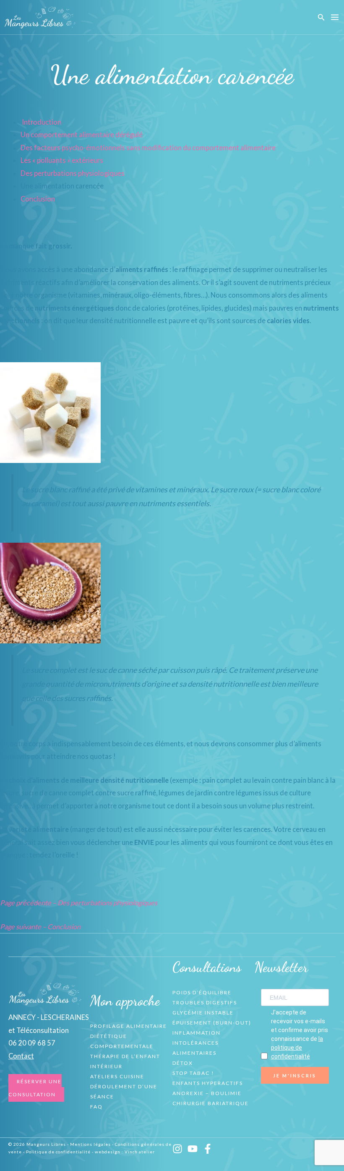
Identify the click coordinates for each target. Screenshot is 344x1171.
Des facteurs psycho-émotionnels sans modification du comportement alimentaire (148, 148)
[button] (321, 17)
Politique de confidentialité (58, 1151)
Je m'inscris (294, 1075)
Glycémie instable (203, 1012)
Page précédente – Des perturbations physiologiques (78, 903)
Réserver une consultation (35, 1087)
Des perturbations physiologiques (73, 173)
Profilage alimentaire (128, 1026)
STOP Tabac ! (193, 1073)
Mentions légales (90, 1144)
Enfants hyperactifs (207, 1083)
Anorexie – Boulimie (207, 1093)
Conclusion (38, 199)
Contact (21, 1056)
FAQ (96, 1106)
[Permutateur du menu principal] (334, 17)
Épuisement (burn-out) (211, 1022)
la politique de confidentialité (297, 1047)
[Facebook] (208, 1149)
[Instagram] (177, 1149)
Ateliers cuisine (117, 1076)
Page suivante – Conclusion (40, 927)
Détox (182, 1063)
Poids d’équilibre (202, 992)
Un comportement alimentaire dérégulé (82, 135)
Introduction (41, 122)
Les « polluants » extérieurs (62, 160)
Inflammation (196, 1033)
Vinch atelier (140, 1151)
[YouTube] (193, 1149)
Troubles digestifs (204, 1002)
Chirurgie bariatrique (210, 1103)
